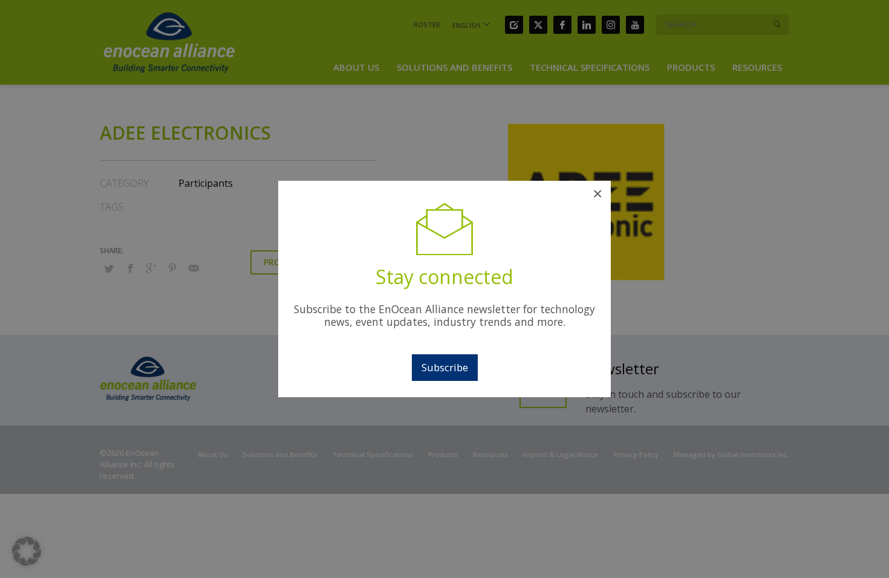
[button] (26, 551)
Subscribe (445, 367)
